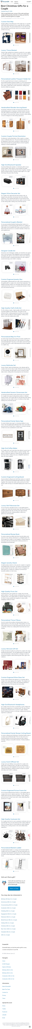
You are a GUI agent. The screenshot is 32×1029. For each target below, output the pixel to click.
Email (3, 1017)
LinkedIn (4, 1014)
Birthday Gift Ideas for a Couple (9, 899)
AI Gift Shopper (6, 964)
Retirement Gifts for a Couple (8, 917)
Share (3, 1005)
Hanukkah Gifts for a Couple (8, 932)
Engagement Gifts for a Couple (8, 914)
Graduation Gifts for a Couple (8, 908)
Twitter (4, 1008)
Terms (3, 998)
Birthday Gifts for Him (7, 970)
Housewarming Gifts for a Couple (9, 905)
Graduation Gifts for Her (8, 979)
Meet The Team (6, 989)
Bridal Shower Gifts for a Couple (9, 920)
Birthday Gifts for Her (7, 973)
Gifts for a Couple (5, 935)
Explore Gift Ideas (6, 967)
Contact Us (5, 992)
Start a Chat (14, 888)
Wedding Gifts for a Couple (8, 911)
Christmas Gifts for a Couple (8, 926)
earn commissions (8, 18)
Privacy (4, 995)
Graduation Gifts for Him (8, 976)
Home (3, 961)
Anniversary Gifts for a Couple (8, 902)
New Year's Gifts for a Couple (8, 929)
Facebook (4, 1011)
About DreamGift (6, 986)
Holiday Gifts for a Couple (7, 923)
